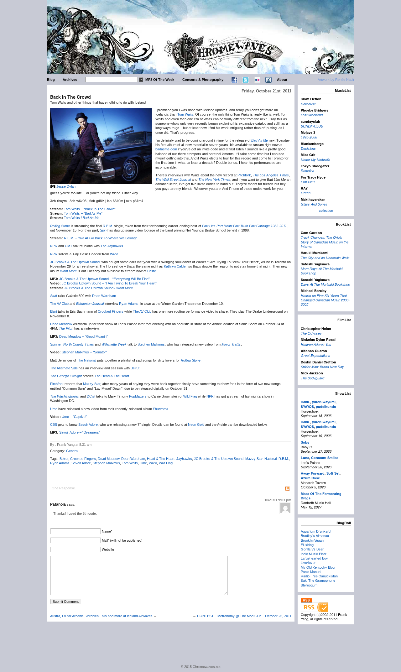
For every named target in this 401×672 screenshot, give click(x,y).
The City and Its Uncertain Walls (325, 257)
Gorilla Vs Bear (312, 548)
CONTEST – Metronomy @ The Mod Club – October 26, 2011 (244, 616)
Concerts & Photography (202, 79)
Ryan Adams (128, 303)
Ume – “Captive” (74, 417)
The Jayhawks (112, 246)
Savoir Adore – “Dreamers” (79, 432)
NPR (53, 246)
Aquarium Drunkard (316, 531)
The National (86, 360)
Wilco (114, 254)
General (72, 451)
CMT (68, 246)
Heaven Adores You (316, 344)
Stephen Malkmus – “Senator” (84, 352)
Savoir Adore (88, 424)
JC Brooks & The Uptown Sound (75, 262)
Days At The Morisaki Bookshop (325, 284)
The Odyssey (311, 333)
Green (305, 192)
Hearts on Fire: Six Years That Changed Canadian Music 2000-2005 (325, 300)
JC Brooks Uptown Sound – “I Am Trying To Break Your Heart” (109, 283)
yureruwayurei (324, 401)
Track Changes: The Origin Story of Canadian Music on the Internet (324, 242)
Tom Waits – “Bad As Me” (83, 213)
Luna (305, 457)
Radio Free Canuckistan (319, 575)
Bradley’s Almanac (315, 535)
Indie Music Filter (313, 553)
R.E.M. (108, 226)
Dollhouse (308, 104)
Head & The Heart (160, 459)
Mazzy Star (91, 384)
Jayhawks (184, 459)
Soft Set (333, 473)
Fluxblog (307, 544)
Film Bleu (308, 182)
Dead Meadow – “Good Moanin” (83, 336)
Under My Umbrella (315, 159)
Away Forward (313, 473)
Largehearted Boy (314, 557)
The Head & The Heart (112, 376)
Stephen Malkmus (151, 344)
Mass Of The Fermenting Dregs (321, 495)
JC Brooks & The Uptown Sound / (98, 288)
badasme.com (166, 149)
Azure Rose (310, 478)
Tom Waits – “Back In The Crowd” (90, 209)
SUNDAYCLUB (312, 126)
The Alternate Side (64, 368)
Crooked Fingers (110, 311)
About (282, 79)
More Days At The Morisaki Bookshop (321, 270)
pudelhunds (326, 406)
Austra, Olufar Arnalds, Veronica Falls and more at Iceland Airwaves (101, 616)
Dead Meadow (61, 324)
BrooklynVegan (312, 540)
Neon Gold (196, 424)
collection (326, 210)
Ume (53, 409)
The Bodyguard (312, 378)
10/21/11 (277, 500)
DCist (91, 396)
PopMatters (138, 396)
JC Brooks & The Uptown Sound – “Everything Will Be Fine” (104, 279)
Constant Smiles (324, 457)
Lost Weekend (312, 114)
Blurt (53, 311)
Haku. (305, 401)
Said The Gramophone (318, 580)
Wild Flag (190, 396)
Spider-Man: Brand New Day (322, 366)
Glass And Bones (314, 204)
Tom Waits (185, 114)
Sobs (305, 442)
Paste (151, 271)
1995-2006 (309, 137)
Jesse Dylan (66, 186)
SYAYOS (307, 406)
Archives (70, 79)
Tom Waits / (81, 218)
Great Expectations (315, 355)
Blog (51, 79)
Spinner (55, 344)
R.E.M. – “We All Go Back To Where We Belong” (100, 238)
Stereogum (309, 584)
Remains (307, 170)
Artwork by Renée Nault (336, 79)
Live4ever (308, 562)
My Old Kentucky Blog (318, 567)
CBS (53, 424)
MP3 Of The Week (159, 79)
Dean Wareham (104, 296)
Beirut (135, 368)
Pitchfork (244, 175)
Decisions (308, 148)
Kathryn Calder (175, 266)
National (270, 459)
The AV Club (59, 303)
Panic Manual (311, 571)
